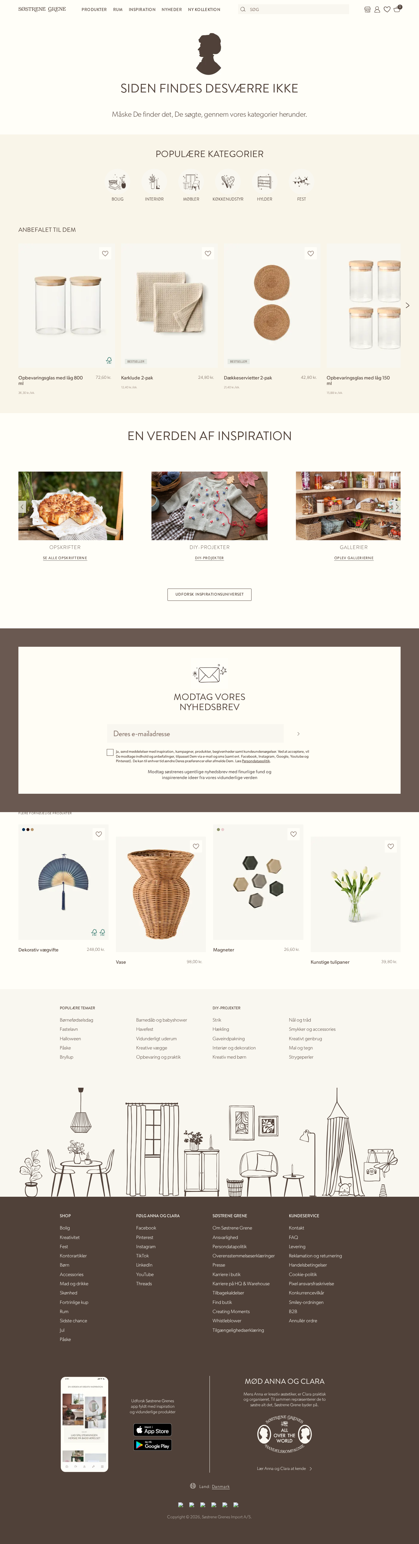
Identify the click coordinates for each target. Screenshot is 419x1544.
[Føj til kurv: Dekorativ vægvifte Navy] (101, 959)
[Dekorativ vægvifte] (63, 882)
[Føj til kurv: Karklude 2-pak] (210, 387)
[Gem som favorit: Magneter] (293, 834)
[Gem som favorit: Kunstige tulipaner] (391, 846)
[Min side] (377, 9)
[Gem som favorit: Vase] (196, 846)
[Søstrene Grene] (42, 9)
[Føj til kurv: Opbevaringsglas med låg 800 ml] (107, 387)
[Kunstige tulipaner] (356, 894)
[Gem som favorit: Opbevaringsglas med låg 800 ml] (105, 253)
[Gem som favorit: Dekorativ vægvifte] (99, 834)
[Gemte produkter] (387, 9)
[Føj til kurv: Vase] (198, 972)
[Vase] (161, 894)
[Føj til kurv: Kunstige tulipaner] (393, 972)
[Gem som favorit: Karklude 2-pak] (208, 253)
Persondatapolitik (256, 761)
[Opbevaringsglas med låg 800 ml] (66, 305)
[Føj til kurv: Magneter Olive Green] (296, 959)
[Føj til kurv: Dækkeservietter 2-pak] (313, 387)
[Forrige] (22, 507)
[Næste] (408, 305)
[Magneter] (258, 882)
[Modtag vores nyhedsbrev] (298, 733)
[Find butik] (367, 9)
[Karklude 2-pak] (169, 305)
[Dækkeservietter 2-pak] (272, 305)
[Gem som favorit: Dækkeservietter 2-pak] (311, 253)
